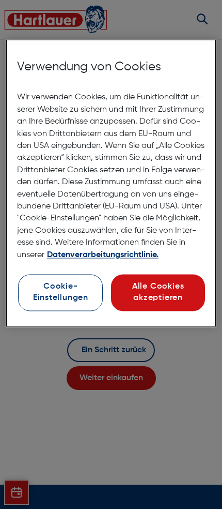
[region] (111, 183)
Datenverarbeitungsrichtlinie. (102, 255)
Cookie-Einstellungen (60, 292)
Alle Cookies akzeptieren (158, 292)
